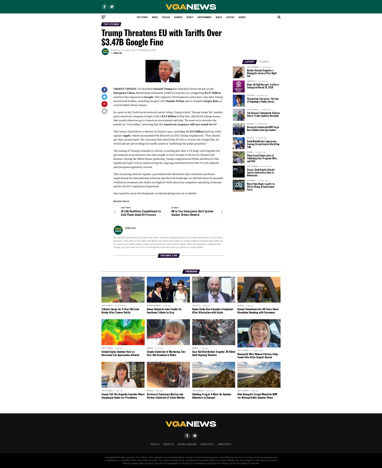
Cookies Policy (207, 444)
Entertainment (205, 17)
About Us (155, 444)
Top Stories (142, 17)
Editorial (117, 53)
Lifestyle (230, 17)
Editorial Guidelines (187, 444)
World (155, 17)
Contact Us (168, 444)
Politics (166, 17)
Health (219, 17)
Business (178, 17)
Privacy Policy (224, 444)
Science (242, 17)
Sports (190, 17)
